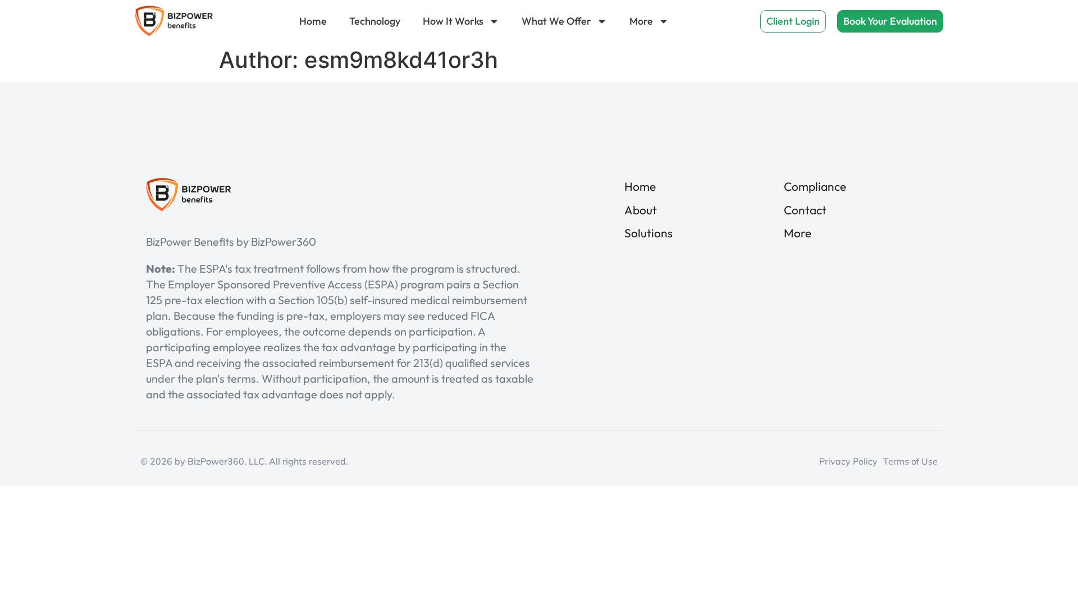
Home (313, 21)
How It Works (453, 21)
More (641, 21)
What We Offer (556, 21)
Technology (374, 21)
